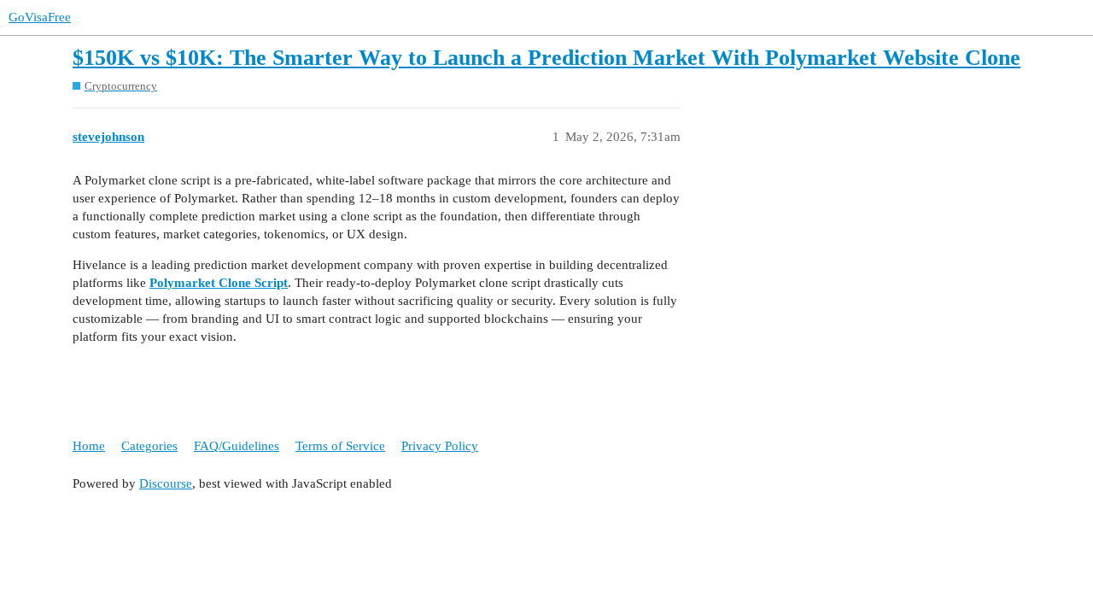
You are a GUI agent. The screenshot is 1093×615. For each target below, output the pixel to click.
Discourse (165, 483)
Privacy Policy (439, 446)
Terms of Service (340, 446)
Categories (149, 446)
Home (89, 446)
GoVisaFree (40, 17)
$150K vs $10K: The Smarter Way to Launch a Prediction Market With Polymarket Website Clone (546, 57)
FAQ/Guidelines (236, 446)
